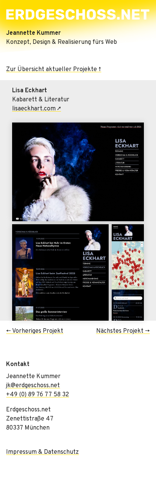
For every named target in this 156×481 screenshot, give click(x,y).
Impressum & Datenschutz (42, 452)
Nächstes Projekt (120, 331)
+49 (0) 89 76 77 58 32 (37, 395)
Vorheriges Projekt (37, 331)
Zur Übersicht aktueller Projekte (51, 70)
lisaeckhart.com (34, 109)
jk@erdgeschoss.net (33, 386)
